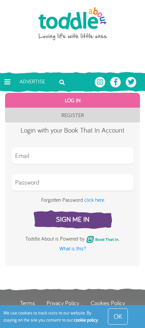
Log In (73, 100)
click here (94, 199)
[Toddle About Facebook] (116, 81)
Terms (27, 303)
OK (118, 316)
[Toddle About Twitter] (131, 81)
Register (72, 115)
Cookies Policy (108, 303)
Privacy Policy (63, 303)
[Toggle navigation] (7, 82)
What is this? (72, 248)
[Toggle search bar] (62, 81)
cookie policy (86, 320)
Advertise (32, 81)
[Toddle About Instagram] (101, 81)
